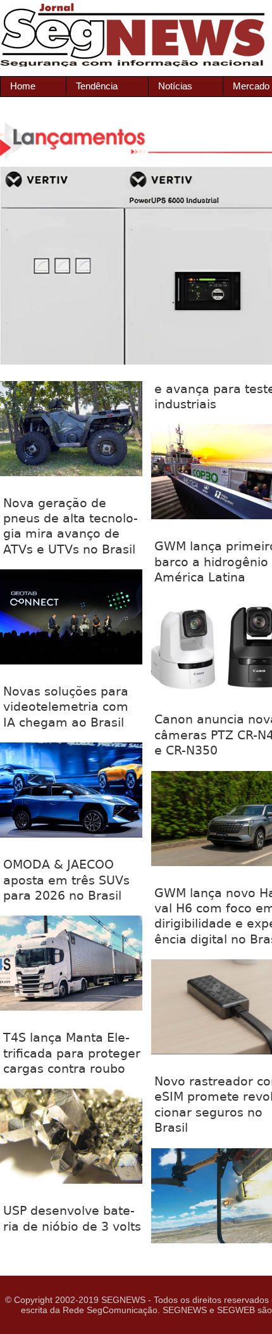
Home (22, 86)
